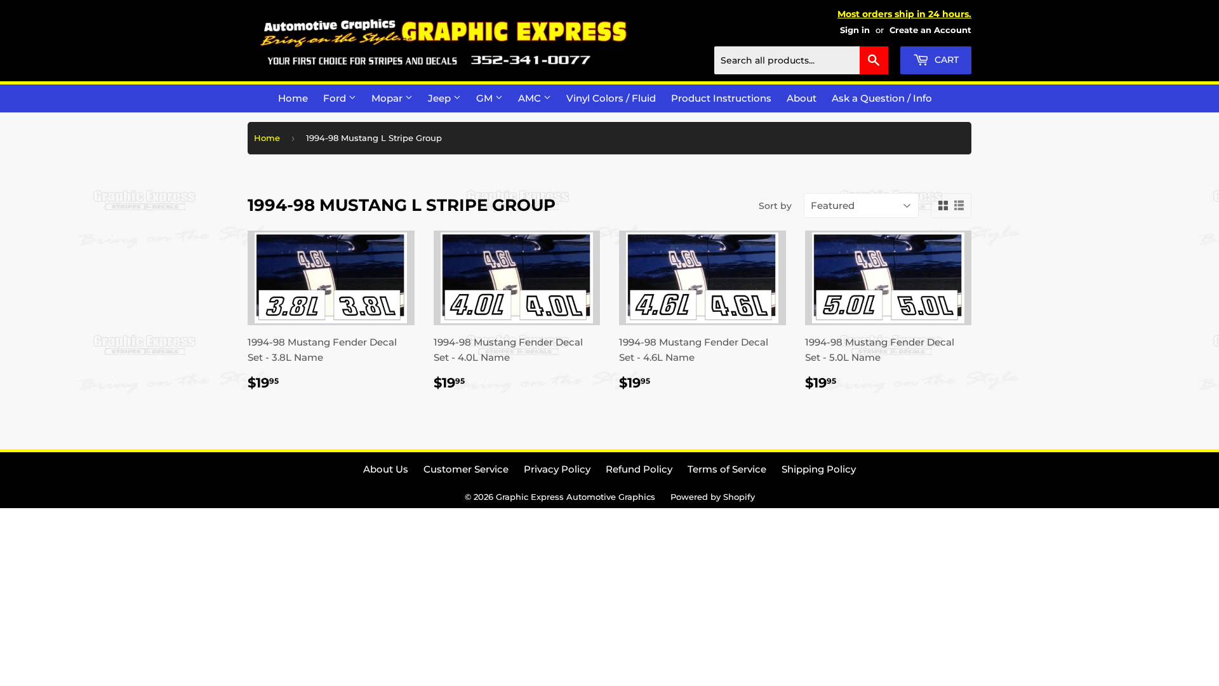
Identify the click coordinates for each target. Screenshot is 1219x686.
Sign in (855, 30)
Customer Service (466, 469)
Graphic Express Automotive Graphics (575, 497)
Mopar (388, 98)
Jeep (440, 98)
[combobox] (801, 60)
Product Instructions (721, 98)
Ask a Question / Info (882, 98)
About (801, 98)
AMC (530, 98)
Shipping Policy (819, 469)
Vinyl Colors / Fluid (611, 98)
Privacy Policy (557, 469)
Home (293, 98)
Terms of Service (727, 469)
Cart (945, 59)
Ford (336, 98)
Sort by (775, 206)
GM (485, 98)
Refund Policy (639, 469)
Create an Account (930, 30)
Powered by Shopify (712, 497)
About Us (385, 469)
